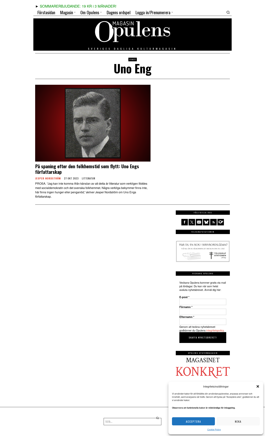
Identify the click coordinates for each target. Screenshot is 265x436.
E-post (184, 297)
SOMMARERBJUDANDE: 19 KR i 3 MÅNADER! (78, 6)
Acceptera (193, 421)
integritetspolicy (215, 330)
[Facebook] (184, 222)
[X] (192, 222)
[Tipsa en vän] (199, 222)
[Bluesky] (206, 222)
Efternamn (186, 317)
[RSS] (213, 222)
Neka (238, 421)
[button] (258, 386)
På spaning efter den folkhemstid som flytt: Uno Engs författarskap (87, 169)
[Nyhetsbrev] (220, 222)
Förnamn (186, 307)
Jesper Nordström (48, 178)
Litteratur (88, 178)
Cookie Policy (214, 429)
